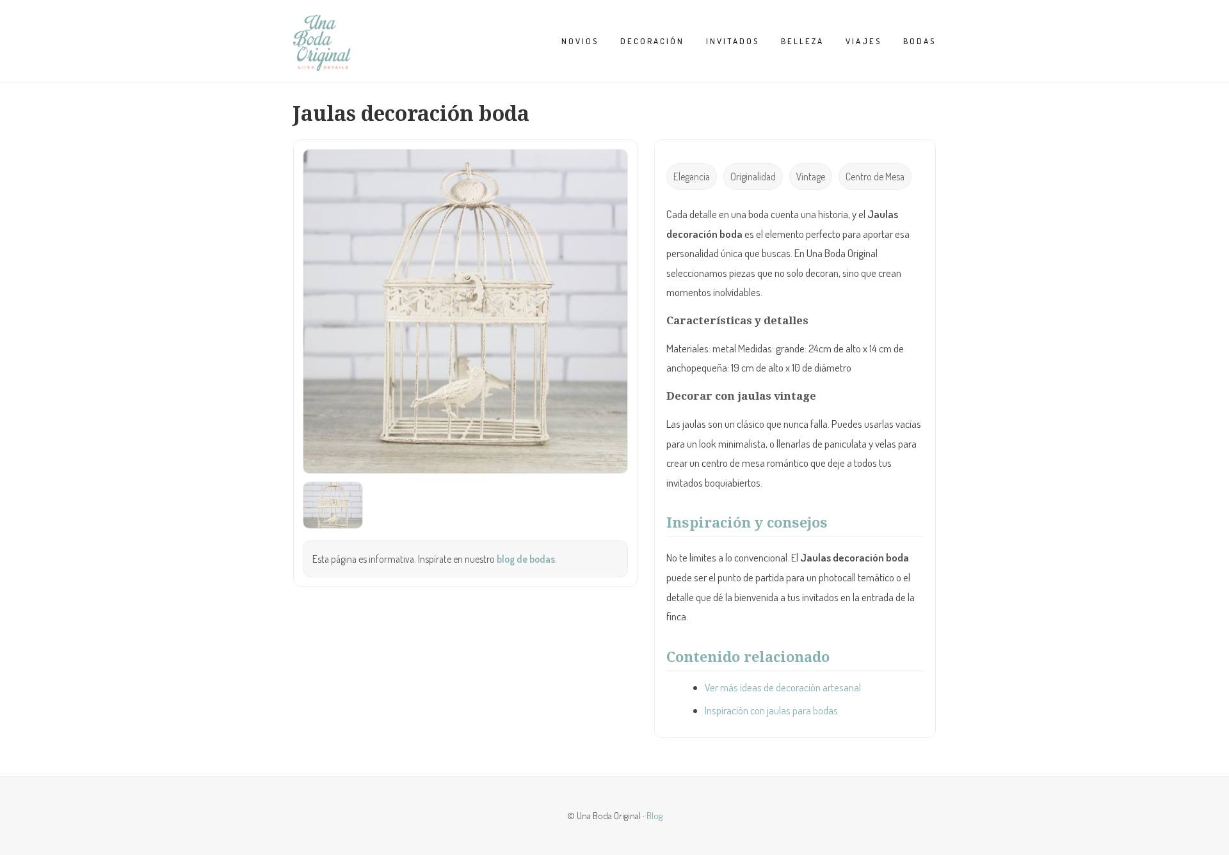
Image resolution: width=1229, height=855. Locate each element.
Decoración (652, 41)
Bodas (919, 41)
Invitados (732, 41)
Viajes (863, 41)
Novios (579, 41)
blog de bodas (526, 559)
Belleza (802, 41)
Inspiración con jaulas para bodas (771, 710)
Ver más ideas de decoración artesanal (783, 687)
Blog (655, 815)
